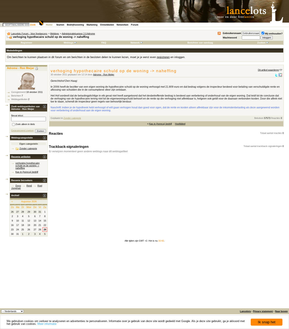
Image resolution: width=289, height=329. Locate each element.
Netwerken (122, 24)
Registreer (26, 42)
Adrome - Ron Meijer (103, 74)
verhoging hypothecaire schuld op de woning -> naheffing (27, 165)
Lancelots (245, 311)
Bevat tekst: (17, 115)
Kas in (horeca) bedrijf (160, 123)
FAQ (103, 42)
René (29, 185)
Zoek (33, 24)
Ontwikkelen (107, 24)
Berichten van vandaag (200, 42)
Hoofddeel (180, 123)
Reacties (275, 118)
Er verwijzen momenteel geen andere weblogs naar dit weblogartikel (88, 151)
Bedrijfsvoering (75, 24)
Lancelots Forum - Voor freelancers (29, 33)
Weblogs (54, 33)
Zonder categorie (72, 118)
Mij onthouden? (274, 33)
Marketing (92, 24)
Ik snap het (266, 322)
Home (49, 24)
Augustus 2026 (29, 201)
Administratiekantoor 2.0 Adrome (78, 33)
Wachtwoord (230, 37)
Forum (134, 24)
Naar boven (281, 311)
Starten (60, 24)
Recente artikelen (20, 156)
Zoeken (261, 42)
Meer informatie (46, 323)
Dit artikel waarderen (268, 70)
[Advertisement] (144, 276)
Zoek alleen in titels (25, 124)
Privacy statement (263, 311)
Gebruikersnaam (232, 33)
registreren (163, 57)
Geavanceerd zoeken (22, 130)
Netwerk (135, 42)
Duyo (18, 185)
